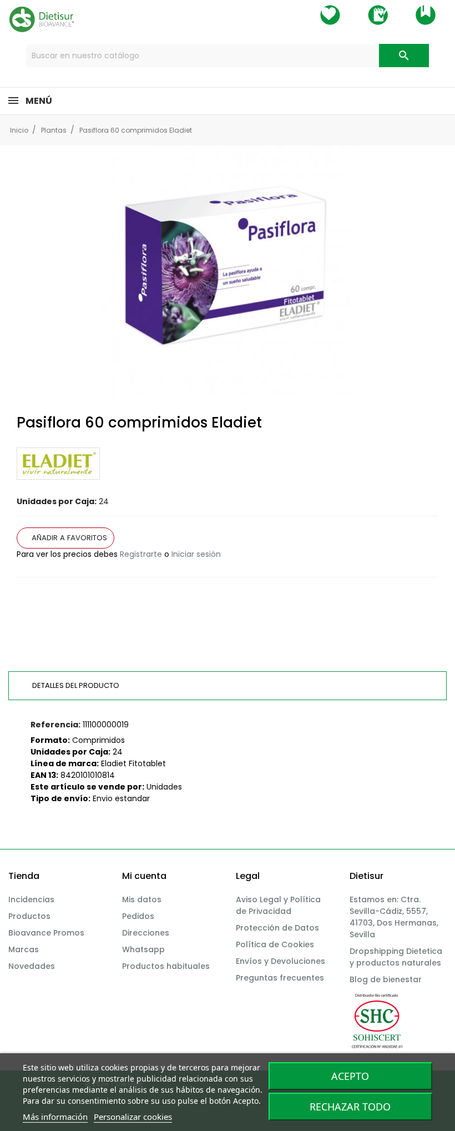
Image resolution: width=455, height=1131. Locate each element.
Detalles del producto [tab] (75, 685)
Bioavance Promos (46, 932)
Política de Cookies (275, 944)
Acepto (350, 1076)
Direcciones (145, 932)
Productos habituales (166, 966)
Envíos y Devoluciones (280, 961)
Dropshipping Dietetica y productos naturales (396, 957)
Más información (55, 1116)
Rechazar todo (350, 1106)
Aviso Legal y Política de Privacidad (278, 905)
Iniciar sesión (196, 554)
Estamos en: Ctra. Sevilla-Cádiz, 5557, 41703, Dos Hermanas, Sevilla (394, 917)
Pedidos (138, 916)
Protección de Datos (277, 927)
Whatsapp (143, 949)
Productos (29, 916)
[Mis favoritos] (330, 15)
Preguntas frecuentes (280, 977)
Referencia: (55, 724)
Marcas (23, 949)
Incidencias (31, 899)
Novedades (31, 966)
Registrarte (141, 554)
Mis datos (141, 899)
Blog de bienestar (386, 979)
